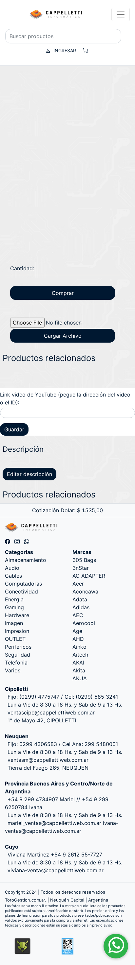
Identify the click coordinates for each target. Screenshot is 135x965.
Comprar (63, 293)
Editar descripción (29, 474)
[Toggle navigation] (120, 14)
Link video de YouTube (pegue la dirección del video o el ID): (65, 398)
